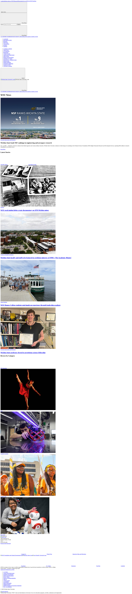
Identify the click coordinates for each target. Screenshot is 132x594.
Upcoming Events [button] (32, 164)
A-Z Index (5, 572)
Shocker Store (6, 61)
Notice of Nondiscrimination (9, 578)
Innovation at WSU (9, 1)
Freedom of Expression (8, 574)
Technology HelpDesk (8, 63)
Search (2, 24)
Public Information (7, 583)
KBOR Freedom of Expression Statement (12, 585)
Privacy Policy (6, 577)
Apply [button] (9, 543)
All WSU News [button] (4, 164)
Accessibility (6, 582)
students (2, 207)
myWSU (30, 1)
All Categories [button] (4, 368)
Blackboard (5, 52)
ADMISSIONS (10, 36)
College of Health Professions (7, 254)
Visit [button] (7, 543)
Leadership (3, 1)
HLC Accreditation (7, 586)
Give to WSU (26, 1)
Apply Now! (6, 50)
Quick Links (3, 12)
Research (16, 1)
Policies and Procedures (8, 57)
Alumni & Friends (4, 569)
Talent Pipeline (4, 302)
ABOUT (30, 36)
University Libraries (7, 66)
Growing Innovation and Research (8, 140)
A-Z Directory (6, 51)
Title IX (5, 579)
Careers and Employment (8, 55)
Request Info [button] (3, 543)
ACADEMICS (4, 36)
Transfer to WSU (7, 64)
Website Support (6, 584)
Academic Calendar (7, 48)
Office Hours (6, 56)
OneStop (34, 1)
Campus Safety (6, 580)
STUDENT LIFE (18, 36)
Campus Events (6, 53)
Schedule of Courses (7, 58)
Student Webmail (7, 62)
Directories (20, 1)
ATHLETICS (25, 36)
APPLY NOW (35, 36)
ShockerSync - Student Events (9, 60)
